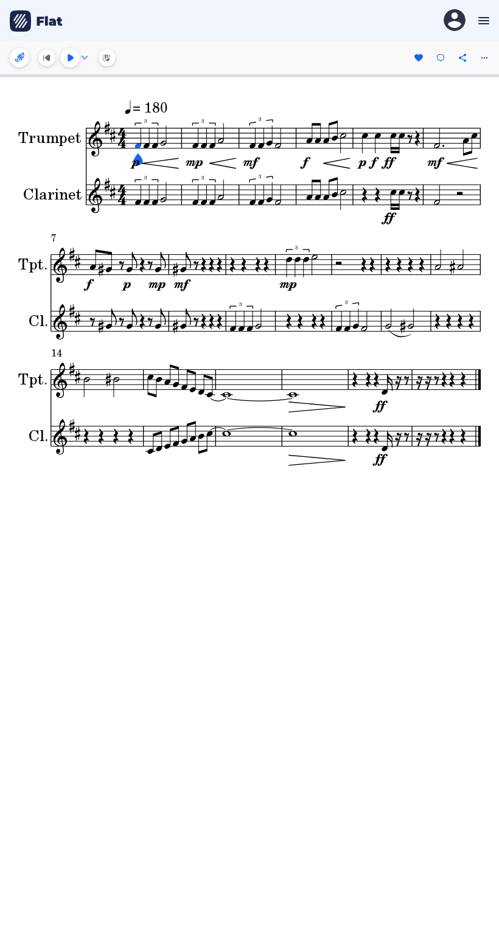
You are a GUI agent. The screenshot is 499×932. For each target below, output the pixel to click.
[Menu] (482, 20)
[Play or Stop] (70, 58)
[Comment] (441, 58)
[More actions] (484, 58)
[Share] (462, 58)
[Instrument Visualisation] (107, 57)
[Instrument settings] (19, 58)
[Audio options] (84, 58)
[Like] (419, 58)
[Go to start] (46, 57)
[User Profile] (455, 21)
